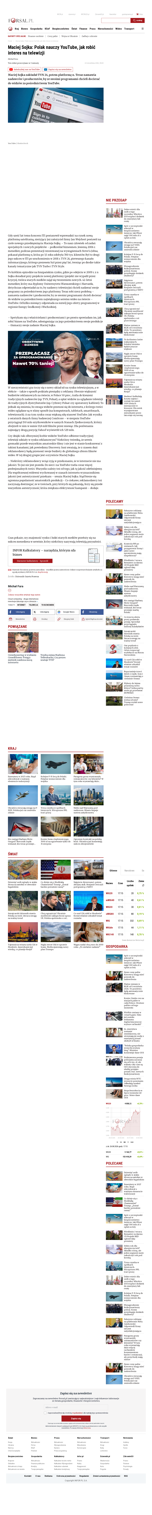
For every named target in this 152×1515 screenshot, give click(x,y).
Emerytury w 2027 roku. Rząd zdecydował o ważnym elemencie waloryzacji (22, 778)
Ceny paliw (53, 36)
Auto (102, 1466)
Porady (126, 1469)
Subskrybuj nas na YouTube (27, 69)
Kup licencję (43, 572)
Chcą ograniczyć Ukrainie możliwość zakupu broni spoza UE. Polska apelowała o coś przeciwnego (56, 915)
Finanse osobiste (36, 36)
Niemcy (11, 1448)
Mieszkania (81, 1445)
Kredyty (34, 1466)
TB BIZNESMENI (47, 605)
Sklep (141, 14)
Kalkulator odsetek (61, 1466)
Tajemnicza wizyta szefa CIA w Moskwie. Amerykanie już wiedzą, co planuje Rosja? (22, 947)
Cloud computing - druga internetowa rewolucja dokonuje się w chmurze (23, 600)
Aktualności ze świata (16, 1469)
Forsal (10, 41)
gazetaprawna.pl (127, 14)
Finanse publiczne (38, 1463)
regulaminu (77, 1413)
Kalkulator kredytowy (62, 1469)
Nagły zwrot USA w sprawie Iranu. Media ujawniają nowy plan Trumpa (54, 947)
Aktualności (35, 1442)
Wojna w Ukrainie (70, 36)
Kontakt (27, 1476)
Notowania (128, 1438)
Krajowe (11, 1461)
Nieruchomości (84, 1438)
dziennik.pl (72, 14)
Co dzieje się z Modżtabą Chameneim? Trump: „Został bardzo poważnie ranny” (54, 884)
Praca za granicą (60, 1451)
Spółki (125, 1445)
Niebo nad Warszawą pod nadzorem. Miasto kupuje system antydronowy (86, 810)
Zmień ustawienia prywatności (106, 1476)
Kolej (102, 1448)
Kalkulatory (59, 1456)
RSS (126, 1476)
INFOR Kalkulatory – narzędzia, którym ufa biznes (44, 553)
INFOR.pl (60, 14)
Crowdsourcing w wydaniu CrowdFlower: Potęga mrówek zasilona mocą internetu (22, 659)
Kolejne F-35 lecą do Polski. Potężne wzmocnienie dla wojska (54, 778)
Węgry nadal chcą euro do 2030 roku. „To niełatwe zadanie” (88, 945)
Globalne (11, 1463)
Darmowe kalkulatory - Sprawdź (32, 561)
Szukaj (139, 20)
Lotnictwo (104, 1451)
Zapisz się (76, 1418)
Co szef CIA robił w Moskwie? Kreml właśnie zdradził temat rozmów (88, 915)
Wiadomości (104, 1461)
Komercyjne (81, 1448)
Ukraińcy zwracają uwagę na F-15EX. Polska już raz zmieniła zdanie (23, 810)
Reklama (48, 1476)
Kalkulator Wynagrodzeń (63, 1463)
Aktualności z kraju (15, 1466)
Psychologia (127, 1466)
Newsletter (112, 14)
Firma (33, 1445)
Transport (104, 1438)
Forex (125, 1448)
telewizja (33, 605)
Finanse (34, 1451)
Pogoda (103, 1469)
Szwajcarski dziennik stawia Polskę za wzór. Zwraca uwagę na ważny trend (22, 915)
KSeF (33, 1448)
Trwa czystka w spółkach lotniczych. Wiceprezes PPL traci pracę (54, 810)
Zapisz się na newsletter (60, 69)
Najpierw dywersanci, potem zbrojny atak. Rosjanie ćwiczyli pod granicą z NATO (88, 884)
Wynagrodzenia (60, 1445)
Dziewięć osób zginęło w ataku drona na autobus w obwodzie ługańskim (22, 884)
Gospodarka (36, 1456)
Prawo (79, 1461)
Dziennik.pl (105, 1456)
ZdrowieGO (128, 1456)
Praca (56, 1438)
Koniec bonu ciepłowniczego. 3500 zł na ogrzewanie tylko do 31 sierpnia (56, 841)
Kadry (79, 1463)
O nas (37, 1476)
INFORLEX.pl (85, 14)
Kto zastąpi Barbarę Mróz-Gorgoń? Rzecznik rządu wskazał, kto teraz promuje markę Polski (21, 841)
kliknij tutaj (87, 1428)
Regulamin (84, 1476)
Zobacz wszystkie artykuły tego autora (24, 595)
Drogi (102, 1445)
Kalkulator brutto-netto (62, 1461)
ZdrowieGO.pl (99, 14)
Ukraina (11, 1445)
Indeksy (126, 1442)
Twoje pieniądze (37, 1469)
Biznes (34, 1438)
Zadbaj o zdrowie (89, 36)
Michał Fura (13, 59)
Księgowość (81, 1466)
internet (21, 605)
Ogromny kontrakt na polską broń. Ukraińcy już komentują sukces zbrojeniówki (88, 841)
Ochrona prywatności (65, 1476)
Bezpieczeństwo (15, 1456)
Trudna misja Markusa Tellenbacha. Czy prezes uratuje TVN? (53, 657)
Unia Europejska (14, 1451)
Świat (10, 1438)
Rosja (10, 1442)
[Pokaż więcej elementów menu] (142, 29)
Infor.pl (80, 1456)
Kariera (56, 1448)
